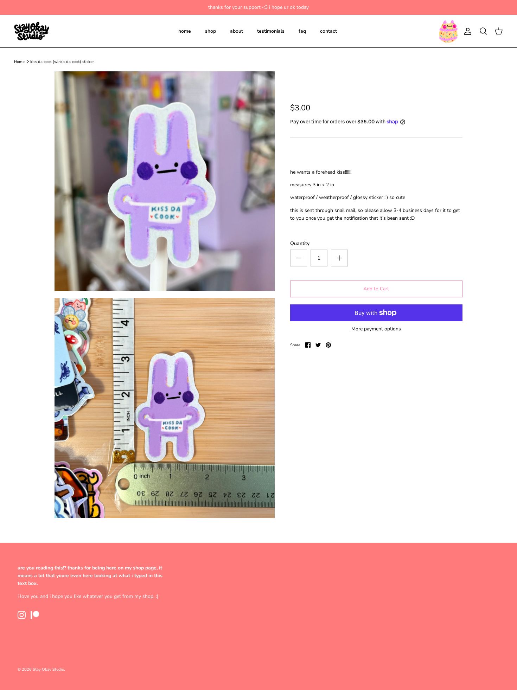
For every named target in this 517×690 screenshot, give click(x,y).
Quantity (299, 243)
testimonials (271, 31)
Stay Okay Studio (48, 669)
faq (302, 31)
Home (19, 61)
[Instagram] (22, 615)
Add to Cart (376, 288)
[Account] (466, 31)
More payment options (376, 329)
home (184, 31)
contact (328, 31)
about (236, 31)
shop (210, 31)
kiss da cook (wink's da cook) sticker (62, 61)
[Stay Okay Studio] (31, 31)
